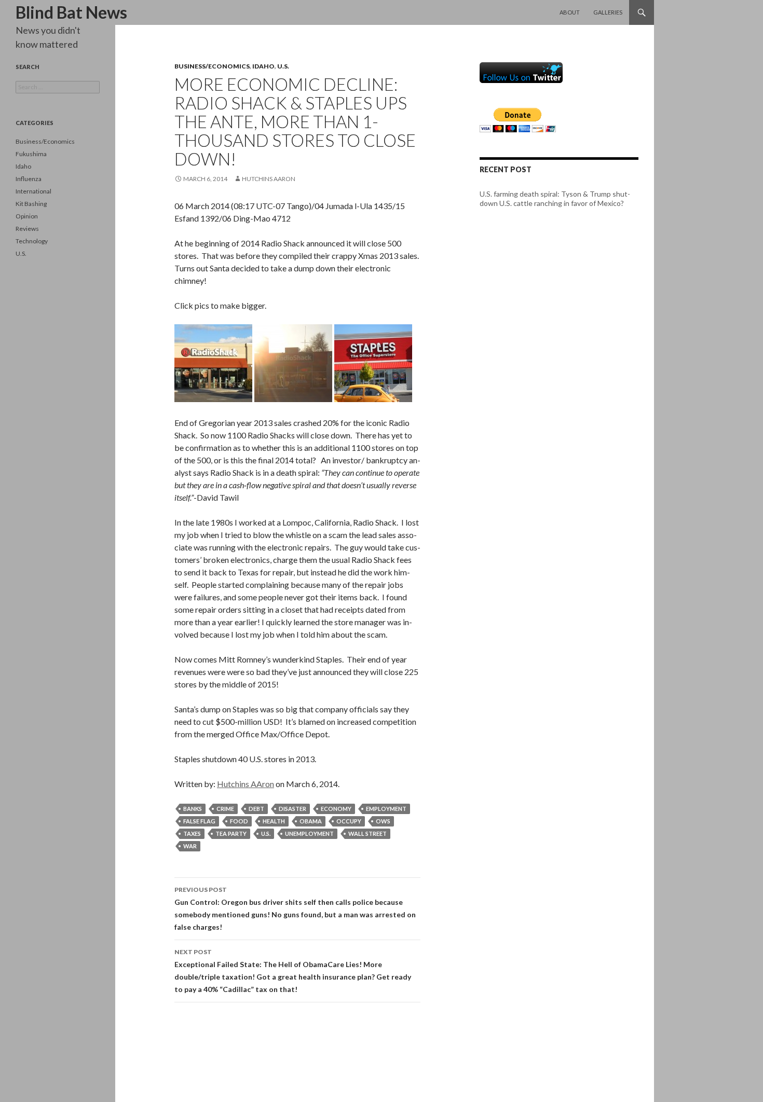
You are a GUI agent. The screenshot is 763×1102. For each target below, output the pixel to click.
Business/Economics (212, 66)
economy (336, 808)
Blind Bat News (71, 12)
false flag (199, 821)
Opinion (27, 216)
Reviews (27, 228)
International (33, 191)
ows (383, 821)
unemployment (309, 833)
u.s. (265, 833)
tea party (231, 833)
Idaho (263, 66)
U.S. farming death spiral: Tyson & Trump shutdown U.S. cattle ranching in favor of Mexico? (555, 198)
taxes (192, 833)
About (570, 12)
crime (225, 808)
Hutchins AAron (268, 179)
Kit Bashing (31, 204)
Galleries (607, 12)
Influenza (29, 179)
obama (310, 821)
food (239, 821)
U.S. (283, 66)
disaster (292, 808)
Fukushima (31, 154)
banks (192, 808)
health (274, 821)
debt (256, 808)
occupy (348, 821)
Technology (32, 241)
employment (386, 808)
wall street (367, 833)
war (190, 846)
